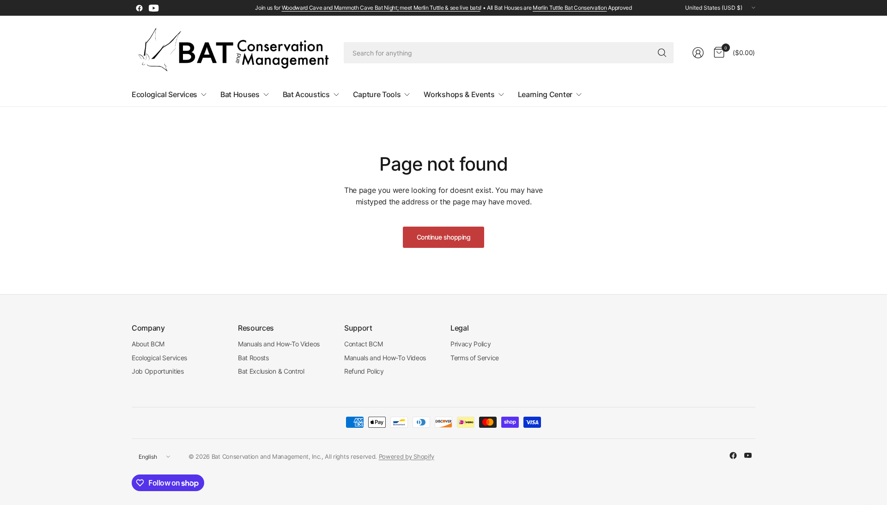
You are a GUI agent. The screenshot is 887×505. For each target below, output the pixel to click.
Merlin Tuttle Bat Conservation (570, 7)
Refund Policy (364, 371)
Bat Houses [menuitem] (240, 94)
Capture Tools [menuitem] (377, 94)
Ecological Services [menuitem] (164, 94)
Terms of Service (474, 358)
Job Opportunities (158, 371)
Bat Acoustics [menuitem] (306, 94)
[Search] (662, 52)
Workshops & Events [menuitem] (459, 94)
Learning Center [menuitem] (545, 94)
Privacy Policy (470, 344)
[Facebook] (139, 7)
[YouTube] (153, 7)
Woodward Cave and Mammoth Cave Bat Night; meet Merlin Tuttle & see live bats (381, 7)
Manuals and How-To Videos (279, 344)
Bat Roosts (253, 358)
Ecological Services (159, 358)
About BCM (148, 344)
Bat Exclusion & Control (271, 371)
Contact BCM (363, 344)
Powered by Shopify (406, 456)
